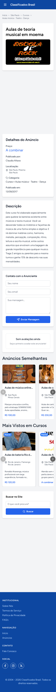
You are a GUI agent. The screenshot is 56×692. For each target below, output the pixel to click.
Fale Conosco (9, 651)
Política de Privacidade (13, 615)
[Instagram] (13, 666)
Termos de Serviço (11, 610)
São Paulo (15, 15)
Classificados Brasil (22, 4)
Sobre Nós (7, 606)
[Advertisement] (28, 102)
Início (4, 15)
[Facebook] (5, 666)
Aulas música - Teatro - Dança (15, 18)
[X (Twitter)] (21, 666)
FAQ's (5, 619)
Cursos (26, 15)
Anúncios (7, 637)
